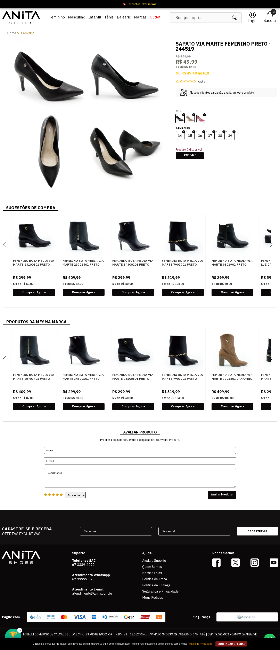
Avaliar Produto (222, 495)
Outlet (155, 17)
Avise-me (190, 155)
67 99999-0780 (84, 579)
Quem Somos (152, 567)
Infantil (94, 17)
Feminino (57, 17)
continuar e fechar (231, 643)
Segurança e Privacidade (160, 591)
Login (253, 20)
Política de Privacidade (200, 643)
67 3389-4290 (83, 565)
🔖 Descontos (140, 4)
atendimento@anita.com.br (92, 593)
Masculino (76, 17)
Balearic (124, 17)
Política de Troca (154, 579)
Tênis (109, 17)
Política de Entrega (156, 585)
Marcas (140, 17)
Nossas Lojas (152, 573)
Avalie (201, 81)
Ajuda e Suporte (154, 560)
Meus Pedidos (152, 597)
